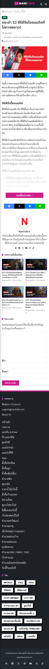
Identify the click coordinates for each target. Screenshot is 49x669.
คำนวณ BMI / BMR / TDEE (15, 552)
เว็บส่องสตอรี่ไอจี (10, 515)
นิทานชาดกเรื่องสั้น (12, 621)
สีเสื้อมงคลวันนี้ (9, 510)
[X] (22, 248)
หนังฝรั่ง (7, 636)
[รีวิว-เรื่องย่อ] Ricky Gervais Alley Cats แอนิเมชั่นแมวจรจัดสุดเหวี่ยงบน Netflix (36, 303)
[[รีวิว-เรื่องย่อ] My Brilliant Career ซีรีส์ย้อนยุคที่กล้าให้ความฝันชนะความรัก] (12, 264)
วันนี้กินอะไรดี (9, 567)
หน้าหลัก (6, 421)
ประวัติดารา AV (33, 621)
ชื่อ (4, 360)
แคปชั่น (31, 636)
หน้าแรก (8, 11)
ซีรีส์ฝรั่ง (7, 590)
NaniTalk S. (8, 33)
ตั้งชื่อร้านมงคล (9, 494)
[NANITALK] (24, 4)
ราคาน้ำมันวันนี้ (9, 489)
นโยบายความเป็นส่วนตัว (35, 653)
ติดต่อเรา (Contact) (11, 404)
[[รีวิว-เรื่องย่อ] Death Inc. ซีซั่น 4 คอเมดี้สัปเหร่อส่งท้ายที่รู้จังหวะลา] (12, 292)
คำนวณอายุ (7, 526)
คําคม (31, 582)
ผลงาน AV (8, 628)
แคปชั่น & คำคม (9, 432)
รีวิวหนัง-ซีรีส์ (8, 437)
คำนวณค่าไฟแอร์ (10, 520)
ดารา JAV (28, 597)
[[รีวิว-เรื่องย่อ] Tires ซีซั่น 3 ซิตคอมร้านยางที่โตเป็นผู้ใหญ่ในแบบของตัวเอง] (36, 264)
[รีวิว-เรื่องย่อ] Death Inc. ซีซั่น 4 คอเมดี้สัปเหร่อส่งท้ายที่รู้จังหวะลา (12, 302)
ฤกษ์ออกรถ (7, 546)
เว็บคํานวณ (7, 557)
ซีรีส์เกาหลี (21, 590)
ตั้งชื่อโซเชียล (8, 463)
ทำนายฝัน (7, 478)
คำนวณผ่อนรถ (9, 541)
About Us (6, 414)
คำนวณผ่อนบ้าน (10, 536)
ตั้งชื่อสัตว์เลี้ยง (9, 473)
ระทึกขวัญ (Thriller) (29, 628)
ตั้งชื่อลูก (6, 468)
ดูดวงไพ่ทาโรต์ (9, 505)
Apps (4, 457)
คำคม (20, 582)
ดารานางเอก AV (11, 605)
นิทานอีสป (7, 499)
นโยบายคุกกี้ (22, 653)
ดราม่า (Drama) (11, 597)
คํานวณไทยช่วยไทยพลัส (14, 562)
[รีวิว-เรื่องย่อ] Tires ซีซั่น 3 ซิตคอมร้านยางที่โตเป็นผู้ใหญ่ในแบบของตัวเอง (35, 274)
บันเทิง (17, 11)
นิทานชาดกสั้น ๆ (26, 613)
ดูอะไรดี (6, 442)
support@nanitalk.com (13, 409)
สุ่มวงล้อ (6, 484)
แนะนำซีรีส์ (7, 452)
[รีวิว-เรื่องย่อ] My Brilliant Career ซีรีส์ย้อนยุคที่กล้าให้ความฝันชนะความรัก (12, 274)
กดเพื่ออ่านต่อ (23, 195)
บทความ (6, 426)
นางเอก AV (9, 613)
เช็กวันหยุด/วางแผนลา (13, 531)
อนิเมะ (19, 636)
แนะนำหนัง (7, 447)
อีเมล (5, 371)
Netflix (8, 582)
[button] (2, 60)
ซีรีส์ (23, 11)
